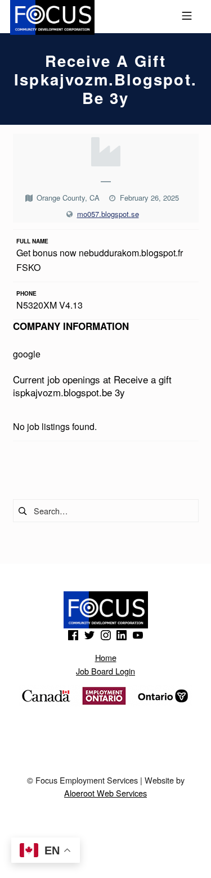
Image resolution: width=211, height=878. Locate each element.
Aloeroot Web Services (105, 793)
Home (105, 657)
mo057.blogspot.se (108, 214)
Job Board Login (105, 671)
